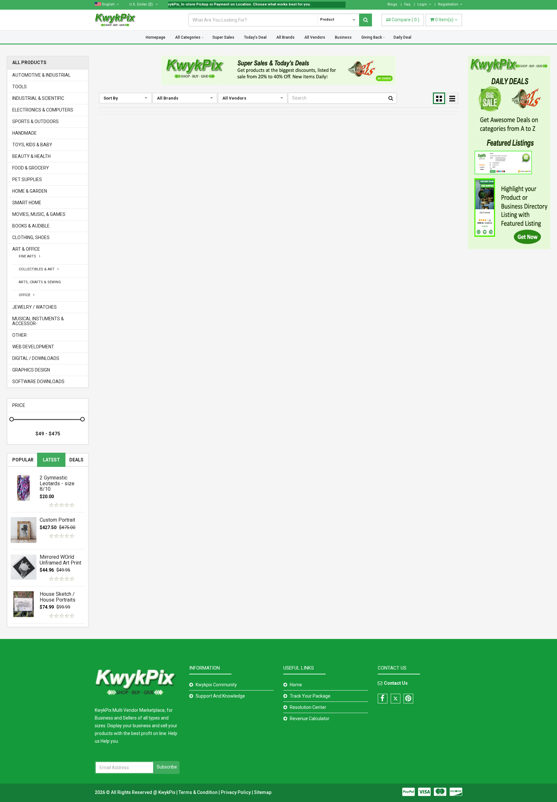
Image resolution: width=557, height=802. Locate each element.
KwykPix (166, 792)
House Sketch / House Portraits (57, 597)
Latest (51, 459)
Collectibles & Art (38, 269)
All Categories (187, 37)
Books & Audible (31, 226)
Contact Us (396, 683)
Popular (23, 459)
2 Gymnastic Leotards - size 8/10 (57, 483)
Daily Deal (402, 37)
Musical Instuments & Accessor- (38, 321)
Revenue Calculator (309, 718)
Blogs (392, 4)
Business (343, 37)
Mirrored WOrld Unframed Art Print (60, 560)
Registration (448, 4)
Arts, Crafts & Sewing (40, 282)
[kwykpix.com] (278, 70)
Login (422, 4)
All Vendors (314, 37)
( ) (405, 19)
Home (296, 684)
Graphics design (31, 370)
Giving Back (371, 37)
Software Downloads (38, 381)
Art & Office (26, 249)
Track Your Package (310, 696)
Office (26, 295)
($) (141, 4)
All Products (29, 62)
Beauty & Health (31, 156)
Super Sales (223, 37)
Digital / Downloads (35, 358)
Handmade (24, 133)
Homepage (155, 37)
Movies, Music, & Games (38, 214)
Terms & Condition (199, 792)
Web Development (33, 346)
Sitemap (262, 792)
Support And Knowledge (220, 696)
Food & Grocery (30, 168)
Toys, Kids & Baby (32, 144)
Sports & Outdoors (35, 121)
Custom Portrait (57, 520)
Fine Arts (29, 256)
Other (19, 335)
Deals (76, 459)
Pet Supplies (27, 179)
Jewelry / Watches (34, 307)
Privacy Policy (236, 792)
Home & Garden (29, 191)
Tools (19, 86)
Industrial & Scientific (38, 98)
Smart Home (26, 202)
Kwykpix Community (216, 684)
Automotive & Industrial (41, 75)
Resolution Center (308, 707)
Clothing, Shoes (31, 237)
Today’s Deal (255, 37)
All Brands (285, 37)
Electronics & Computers (42, 110)
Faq (407, 4)
